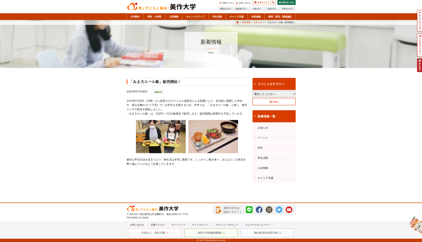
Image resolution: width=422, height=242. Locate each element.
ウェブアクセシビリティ (258, 224)
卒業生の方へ (288, 8)
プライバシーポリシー (226, 224)
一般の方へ (257, 8)
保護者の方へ (241, 8)
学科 (260, 147)
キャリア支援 (265, 178)
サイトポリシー (200, 224)
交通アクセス (228, 3)
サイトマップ (178, 224)
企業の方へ (272, 8)
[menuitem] (419, 21)
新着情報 (246, 22)
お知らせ (258, 22)
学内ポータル (288, 2)
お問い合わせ (245, 3)
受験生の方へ (226, 8)
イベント (263, 137)
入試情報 (263, 168)
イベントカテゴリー (271, 84)
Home (237, 22)
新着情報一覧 (266, 116)
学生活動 (263, 157)
